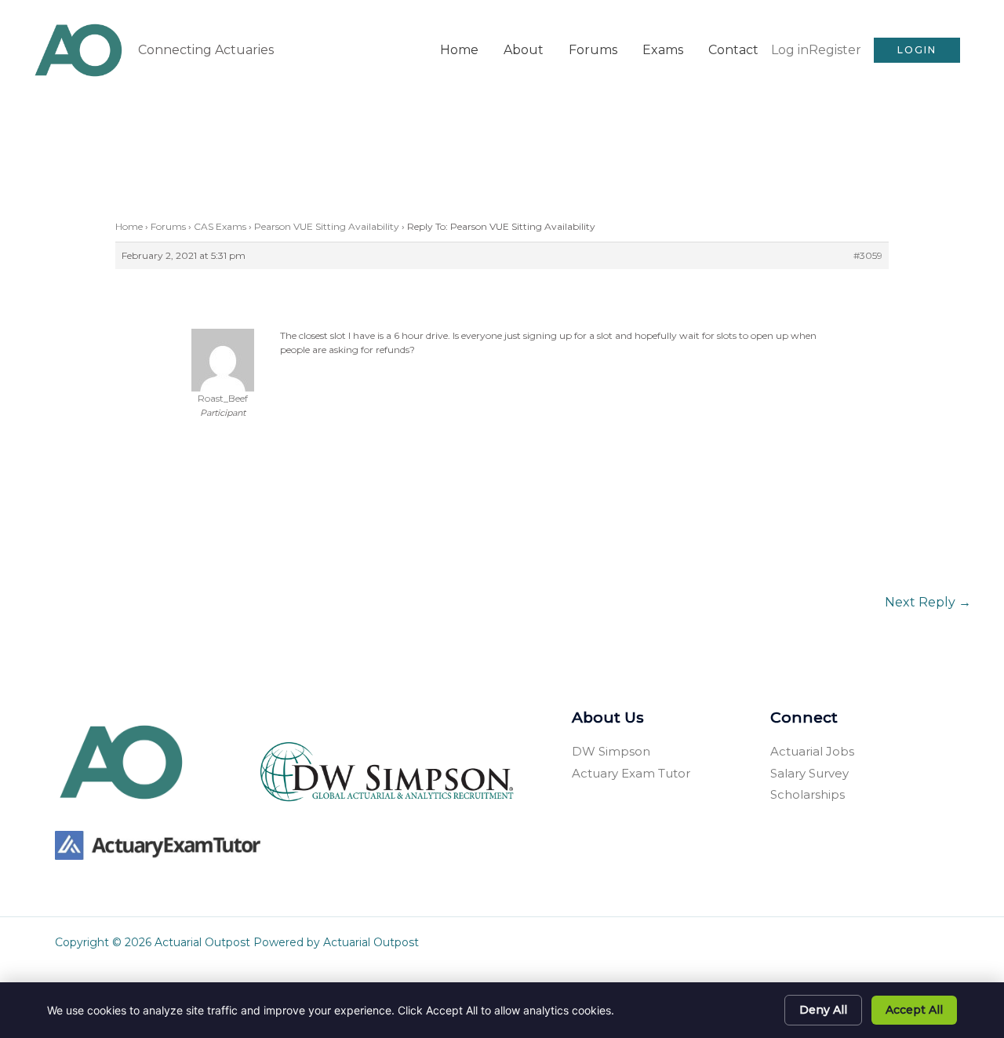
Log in (790, 49)
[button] (917, 50)
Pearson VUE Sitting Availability (326, 226)
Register (835, 49)
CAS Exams (220, 226)
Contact (733, 49)
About (524, 49)
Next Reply (928, 602)
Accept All (914, 1010)
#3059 (867, 255)
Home (459, 49)
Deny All (823, 1010)
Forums (593, 49)
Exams (662, 49)
